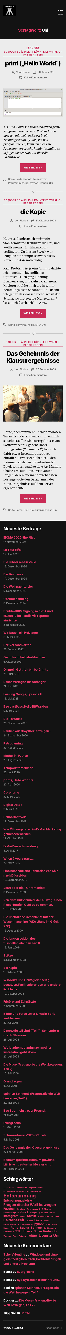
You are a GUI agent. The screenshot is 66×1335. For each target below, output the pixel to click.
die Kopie (33, 211)
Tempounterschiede (18, 768)
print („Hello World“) (33, 63)
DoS (26, 510)
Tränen (43, 183)
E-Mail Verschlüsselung (20, 846)
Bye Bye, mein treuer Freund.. (24, 1110)
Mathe (46, 1221)
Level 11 (29, 1221)
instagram (10, 1216)
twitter (32, 1235)
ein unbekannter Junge (13, 1191)
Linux (38, 1220)
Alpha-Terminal (17, 324)
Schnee (36, 1227)
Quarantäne (51, 1224)
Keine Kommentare (35, 77)
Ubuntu (45, 1235)
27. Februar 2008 (46, 369)
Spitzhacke (8, 1232)
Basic (11, 179)
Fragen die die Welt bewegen (29, 1204)
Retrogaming (13, 743)
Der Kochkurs (13, 574)
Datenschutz (21, 1188)
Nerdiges (33, 47)
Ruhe (14, 1227)
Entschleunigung (33, 1191)
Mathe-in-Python (15, 755)
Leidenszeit (40, 179)
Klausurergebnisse (41, 510)
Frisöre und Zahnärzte (19, 1001)
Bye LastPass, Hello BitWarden (25, 706)
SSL (18, 1231)
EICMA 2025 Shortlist (19, 537)
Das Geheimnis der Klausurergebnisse (33, 357)
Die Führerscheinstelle (19, 562)
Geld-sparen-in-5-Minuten (39, 1209)
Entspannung (19, 1196)
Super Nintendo (45, 1231)
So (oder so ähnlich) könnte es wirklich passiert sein (33, 53)
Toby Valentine (14, 1254)
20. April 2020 (46, 72)
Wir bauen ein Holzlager (20, 632)
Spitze (8, 955)
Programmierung (18, 183)
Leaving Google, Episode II (22, 694)
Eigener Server (35, 1188)
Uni (51, 183)
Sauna (24, 1227)
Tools (15, 1236)
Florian (25, 72)
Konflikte (42, 1216)
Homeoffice (49, 1213)
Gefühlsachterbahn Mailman (24, 657)
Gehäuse (21, 1209)
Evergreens (11, 1123)
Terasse (7, 1236)
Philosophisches (25, 1224)
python (34, 183)
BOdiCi (18, 1328)
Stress (27, 1231)
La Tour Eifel (12, 550)
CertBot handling (15, 599)
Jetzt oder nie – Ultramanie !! (24, 888)
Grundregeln (12, 1081)
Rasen (6, 1228)
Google (33, 1213)
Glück (24, 1212)
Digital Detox (12, 805)
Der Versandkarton (17, 645)
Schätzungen (49, 1228)
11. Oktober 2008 (46, 220)
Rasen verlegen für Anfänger (24, 682)
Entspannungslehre (17, 1200)
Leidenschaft (24, 179)
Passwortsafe (9, 1224)
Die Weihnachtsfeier (18, 586)
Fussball (9, 1208)
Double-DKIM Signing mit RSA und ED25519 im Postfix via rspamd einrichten (28, 615)
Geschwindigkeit (11, 1213)
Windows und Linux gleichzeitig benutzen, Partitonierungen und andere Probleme (32, 984)
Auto (5, 1188)
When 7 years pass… (18, 858)
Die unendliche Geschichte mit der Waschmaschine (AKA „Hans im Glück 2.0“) (31, 921)
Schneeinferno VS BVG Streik (24, 1135)
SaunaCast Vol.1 (15, 817)
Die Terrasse (12, 719)
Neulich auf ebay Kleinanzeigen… (27, 731)
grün (40, 1213)
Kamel (22, 1216)
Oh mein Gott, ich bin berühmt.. (25, 669)
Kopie (31, 324)
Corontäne (11, 792)
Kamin (31, 1216)
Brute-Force (15, 510)
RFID (37, 324)
